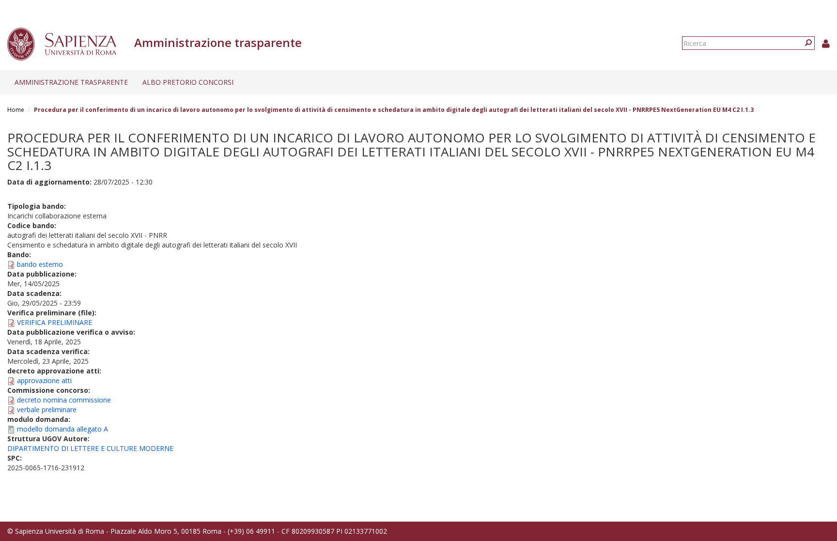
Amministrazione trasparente (71, 82)
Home (15, 110)
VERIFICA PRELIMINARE (54, 322)
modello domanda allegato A (62, 428)
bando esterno (40, 264)
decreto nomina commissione (64, 399)
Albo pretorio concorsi (187, 82)
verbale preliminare (47, 409)
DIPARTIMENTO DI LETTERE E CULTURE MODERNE (90, 448)
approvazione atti (44, 380)
